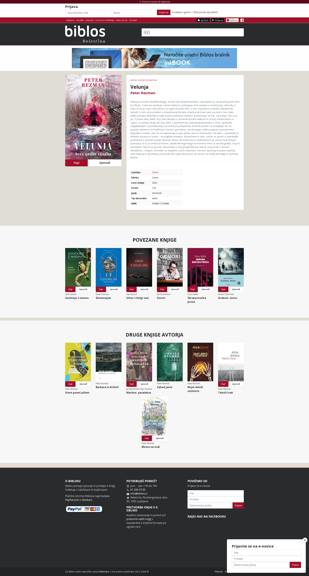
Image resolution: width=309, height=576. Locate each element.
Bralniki (90, 20)
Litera (155, 172)
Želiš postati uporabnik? (205, 12)
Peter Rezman (142, 92)
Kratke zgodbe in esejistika (143, 80)
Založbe (80, 20)
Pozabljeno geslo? (181, 12)
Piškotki (219, 571)
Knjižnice (70, 20)
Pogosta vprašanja (104, 20)
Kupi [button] (76, 163)
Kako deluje (121, 20)
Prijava (238, 505)
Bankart (87, 500)
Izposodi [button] (104, 163)
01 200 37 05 (137, 489)
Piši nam (133, 20)
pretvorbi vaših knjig (138, 519)
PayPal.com (72, 500)
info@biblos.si (138, 493)
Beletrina (104, 571)
